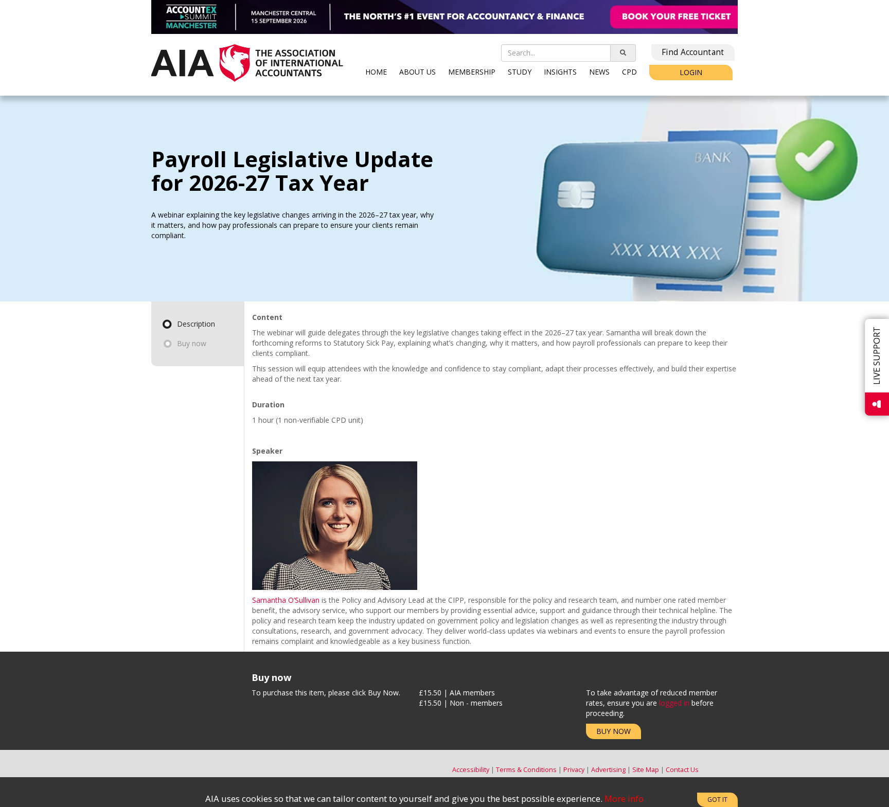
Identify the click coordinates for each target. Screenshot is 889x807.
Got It (717, 799)
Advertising (608, 769)
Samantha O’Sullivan (285, 600)
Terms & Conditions (526, 769)
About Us (417, 72)
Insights (560, 72)
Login (691, 72)
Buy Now (613, 731)
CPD (629, 72)
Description (196, 324)
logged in (674, 703)
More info (624, 798)
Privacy (573, 769)
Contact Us (682, 769)
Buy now (191, 343)
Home (376, 72)
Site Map (645, 769)
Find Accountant (693, 52)
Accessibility (470, 769)
